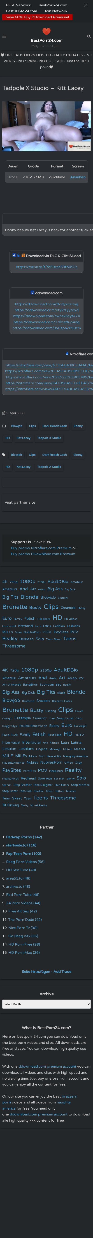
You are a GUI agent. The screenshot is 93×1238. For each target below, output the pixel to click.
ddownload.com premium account (47, 1066)
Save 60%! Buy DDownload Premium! (37, 17)
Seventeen (45, 778)
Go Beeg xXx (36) (23, 936)
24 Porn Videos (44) (23, 903)
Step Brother (23, 785)
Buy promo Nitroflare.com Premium (41, 548)
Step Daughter (43, 785)
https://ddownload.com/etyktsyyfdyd (46, 310)
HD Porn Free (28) (24, 944)
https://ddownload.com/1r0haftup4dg (46, 322)
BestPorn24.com (53, 5)
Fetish (29, 618)
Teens (69, 639)
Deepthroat (65, 718)
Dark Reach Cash (55, 426)
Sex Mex (59, 778)
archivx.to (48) (18, 886)
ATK (81, 678)
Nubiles (32, 763)
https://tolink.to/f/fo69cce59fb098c (46, 267)
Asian (41, 589)
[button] (85, 5)
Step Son (26, 791)
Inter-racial (9, 626)
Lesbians (73, 626)
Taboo (49, 791)
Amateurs (9, 589)
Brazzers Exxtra (62, 701)
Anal (23, 588)
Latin (38, 626)
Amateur (76, 582)
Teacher (71, 791)
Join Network (55, 11)
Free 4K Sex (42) (22, 911)
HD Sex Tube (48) (21, 870)
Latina (47, 626)
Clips (32, 426)
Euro (7, 618)
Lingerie (41, 749)
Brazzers (63, 597)
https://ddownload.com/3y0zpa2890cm (46, 328)
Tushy (24, 805)
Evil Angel (80, 726)
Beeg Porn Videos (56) (25, 862)
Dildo (78, 718)
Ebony (78, 426)
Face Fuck (10, 735)
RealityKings (10, 778)
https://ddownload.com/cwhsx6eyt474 (46, 316)
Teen (27, 798)
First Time (54, 735)
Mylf (42, 756)
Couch (79, 711)
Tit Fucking (10, 805)
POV (74, 632)
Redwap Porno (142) (24, 837)
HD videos (70, 619)
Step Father (62, 785)
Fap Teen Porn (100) (23, 853)
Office (68, 762)
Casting (50, 711)
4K (4, 581)
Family (18, 618)
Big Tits (10, 597)
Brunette (14, 606)
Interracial (25, 626)
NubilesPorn (32, 632)
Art (33, 589)
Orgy (78, 763)
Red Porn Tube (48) (22, 894)
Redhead (26, 639)
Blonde (29, 597)
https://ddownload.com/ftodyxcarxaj (46, 304)
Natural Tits (54, 756)
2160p (41, 582)
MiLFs (21, 755)
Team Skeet (53, 639)
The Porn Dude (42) (25, 919)
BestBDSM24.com (21, 11)
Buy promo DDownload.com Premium (43, 554)
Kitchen (54, 742)
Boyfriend (28, 701)
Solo (40, 639)
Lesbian (59, 626)
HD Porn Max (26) (24, 952)
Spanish (7, 785)
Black (61, 693)
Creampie (68, 608)
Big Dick (70, 589)
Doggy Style (10, 726)
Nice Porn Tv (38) (22, 928)
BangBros (30, 684)
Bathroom (47, 684)
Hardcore (44, 619)
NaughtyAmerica (13, 762)
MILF (7, 756)
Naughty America (75, 756)
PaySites (61, 632)
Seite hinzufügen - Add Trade (46, 971)
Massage (55, 749)
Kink (45, 742)
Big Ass (55, 589)
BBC (58, 684)
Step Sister (10, 791)
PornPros (29, 771)
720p (13, 582)
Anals (53, 678)
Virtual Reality (38, 805)
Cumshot (40, 718)
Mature (67, 749)
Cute (52, 718)
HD (8, 438)
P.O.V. (47, 632)
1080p (27, 581)
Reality (9, 639)
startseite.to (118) (21, 845)
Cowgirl (7, 718)
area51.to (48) (18, 878)
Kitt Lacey (23, 438)
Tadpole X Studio (49, 438)
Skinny (70, 778)
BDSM (67, 684)
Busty (35, 607)
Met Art (79, 749)
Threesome (14, 646)
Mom (18, 632)
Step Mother (80, 785)
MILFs (7, 632)
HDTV (79, 735)
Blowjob (16, 426)
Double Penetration (33, 726)
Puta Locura (56, 771)
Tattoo (59, 791)
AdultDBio (57, 581)
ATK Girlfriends (11, 684)
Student (39, 791)
